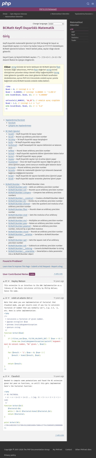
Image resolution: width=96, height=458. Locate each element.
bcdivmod (12, 145)
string (13, 67)
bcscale (11, 170)
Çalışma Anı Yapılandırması (19, 125)
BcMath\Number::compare (19, 192)
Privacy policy (10, 455)
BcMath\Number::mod (17, 215)
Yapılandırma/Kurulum (15, 120)
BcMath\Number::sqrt (17, 240)
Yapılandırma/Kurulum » (84, 14)
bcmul (11, 156)
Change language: (40, 24)
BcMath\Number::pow (17, 223)
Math (73, 35)
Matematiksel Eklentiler (14, 17)
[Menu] (92, 3)
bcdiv (10, 142)
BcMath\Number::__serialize (20, 234)
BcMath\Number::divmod (19, 204)
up (4, 281)
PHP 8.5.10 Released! (48, 9)
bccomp (11, 139)
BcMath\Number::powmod (19, 226)
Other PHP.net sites (83, 449)
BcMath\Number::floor (17, 209)
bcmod (11, 153)
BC (72, 29)
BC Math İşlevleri (13, 131)
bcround (11, 167)
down (9, 281)
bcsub (10, 179)
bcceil (10, 137)
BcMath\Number (13, 184)
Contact (68, 449)
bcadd (11, 134)
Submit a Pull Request (40, 266)
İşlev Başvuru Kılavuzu (18, 14)
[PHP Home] (6, 3)
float (58, 67)
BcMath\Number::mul (17, 220)
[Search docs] (88, 3)
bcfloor (11, 151)
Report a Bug (57, 266)
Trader (73, 40)
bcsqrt (11, 176)
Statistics (74, 38)
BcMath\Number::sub (17, 246)
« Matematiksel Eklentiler (59, 14)
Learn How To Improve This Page (16, 266)
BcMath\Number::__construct (20, 198)
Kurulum (12, 123)
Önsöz (5, 14)
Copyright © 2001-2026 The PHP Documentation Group (27, 449)
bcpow (11, 159)
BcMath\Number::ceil (17, 190)
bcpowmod (13, 162)
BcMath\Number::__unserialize (21, 251)
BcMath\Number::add (17, 187)
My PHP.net (57, 449)
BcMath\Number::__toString (20, 248)
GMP (73, 32)
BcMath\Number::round (18, 232)
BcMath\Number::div (17, 201)
